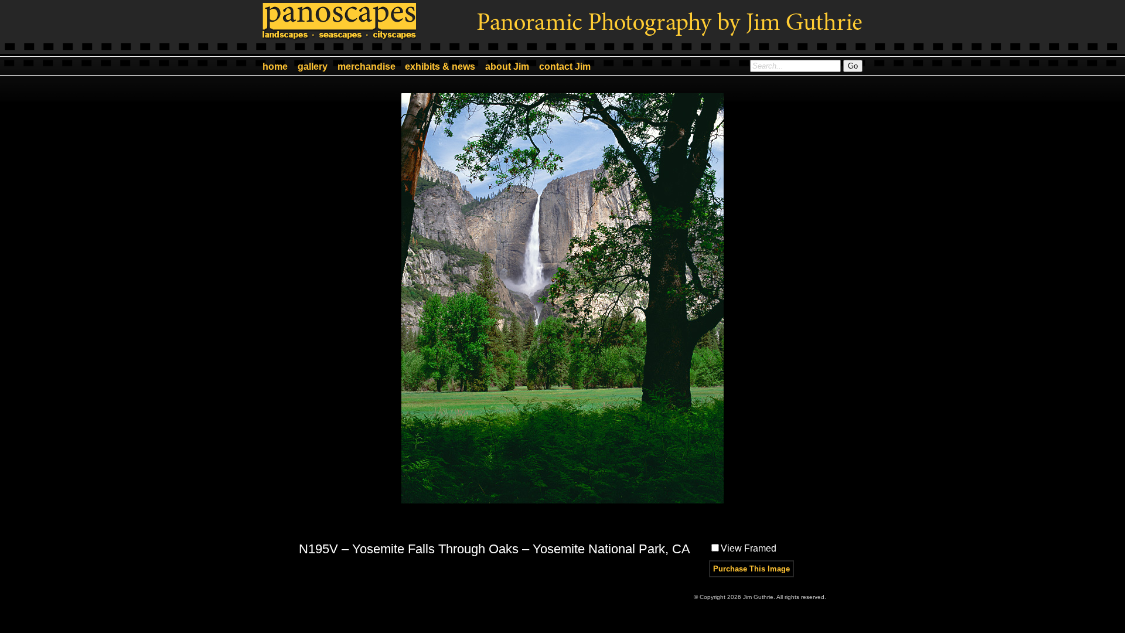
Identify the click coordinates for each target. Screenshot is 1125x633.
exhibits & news (440, 67)
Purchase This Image (751, 568)
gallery (313, 67)
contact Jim (565, 67)
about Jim (507, 67)
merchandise (367, 67)
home (275, 67)
